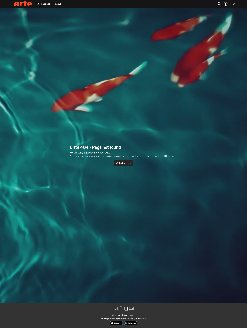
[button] (196, 4)
